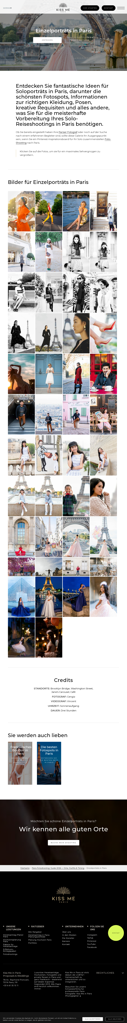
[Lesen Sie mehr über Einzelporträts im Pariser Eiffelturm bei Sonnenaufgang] (21, 333)
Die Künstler (68, 938)
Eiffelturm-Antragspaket (9, 950)
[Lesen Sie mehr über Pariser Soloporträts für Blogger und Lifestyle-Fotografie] (48, 292)
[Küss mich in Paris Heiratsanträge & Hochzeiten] (63, 7)
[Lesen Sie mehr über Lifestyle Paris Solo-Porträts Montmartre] (48, 415)
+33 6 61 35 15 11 (10, 985)
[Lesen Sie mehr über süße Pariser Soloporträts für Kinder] (76, 496)
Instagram (92, 935)
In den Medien (69, 935)
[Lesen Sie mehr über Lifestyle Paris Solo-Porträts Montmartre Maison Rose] (76, 415)
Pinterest (91, 941)
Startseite (25, 868)
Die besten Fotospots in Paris (49, 750)
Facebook (92, 947)
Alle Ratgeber (35, 932)
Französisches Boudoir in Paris (21, 750)
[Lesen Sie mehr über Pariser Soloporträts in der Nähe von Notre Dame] (76, 567)
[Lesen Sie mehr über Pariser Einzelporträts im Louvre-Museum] (48, 567)
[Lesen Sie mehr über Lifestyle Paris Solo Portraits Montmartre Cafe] (103, 374)
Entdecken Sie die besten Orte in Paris (49, 760)
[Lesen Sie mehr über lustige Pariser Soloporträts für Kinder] (103, 597)
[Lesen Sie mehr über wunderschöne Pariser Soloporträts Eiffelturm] (103, 496)
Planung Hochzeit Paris (39, 940)
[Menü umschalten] (121, 8)
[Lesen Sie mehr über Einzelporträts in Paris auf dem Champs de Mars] (21, 374)
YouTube (91, 944)
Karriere (66, 941)
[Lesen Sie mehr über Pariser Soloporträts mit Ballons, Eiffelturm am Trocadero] (103, 537)
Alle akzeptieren (92, 1019)
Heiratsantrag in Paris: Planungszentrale (39, 936)
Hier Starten (90, 8)
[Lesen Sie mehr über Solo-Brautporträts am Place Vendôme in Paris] (48, 374)
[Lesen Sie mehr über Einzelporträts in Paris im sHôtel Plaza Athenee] (76, 292)
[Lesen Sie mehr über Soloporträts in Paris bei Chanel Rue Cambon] (103, 211)
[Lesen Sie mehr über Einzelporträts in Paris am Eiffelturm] (76, 374)
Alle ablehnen (114, 1019)
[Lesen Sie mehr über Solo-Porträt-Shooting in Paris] (21, 211)
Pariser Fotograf (68, 132)
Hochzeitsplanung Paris (12, 941)
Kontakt (108, 8)
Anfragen (47, 40)
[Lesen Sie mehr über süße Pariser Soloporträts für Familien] (21, 496)
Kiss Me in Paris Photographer (78, 995)
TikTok (90, 938)
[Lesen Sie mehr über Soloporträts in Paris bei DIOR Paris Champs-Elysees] (21, 252)
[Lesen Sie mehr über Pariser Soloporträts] (76, 455)
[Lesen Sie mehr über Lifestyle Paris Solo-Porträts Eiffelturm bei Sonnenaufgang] (76, 333)
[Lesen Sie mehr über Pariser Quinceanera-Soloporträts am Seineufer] (21, 455)
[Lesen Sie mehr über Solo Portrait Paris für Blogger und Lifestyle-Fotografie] (48, 252)
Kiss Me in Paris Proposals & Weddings (63, 894)
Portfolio (32, 943)
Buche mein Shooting (63, 843)
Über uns (66, 932)
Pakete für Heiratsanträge (10, 945)
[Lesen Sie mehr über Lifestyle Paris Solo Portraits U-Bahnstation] (21, 415)
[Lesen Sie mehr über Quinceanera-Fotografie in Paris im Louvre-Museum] (21, 597)
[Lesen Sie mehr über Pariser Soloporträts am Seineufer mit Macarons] (103, 455)
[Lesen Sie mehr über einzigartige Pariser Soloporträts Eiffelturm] (48, 537)
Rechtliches (105, 973)
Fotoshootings (10, 954)
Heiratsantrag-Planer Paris (13, 936)
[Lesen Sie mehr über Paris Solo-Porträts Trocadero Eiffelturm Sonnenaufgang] (76, 537)
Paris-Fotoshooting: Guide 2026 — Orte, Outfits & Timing (58, 868)
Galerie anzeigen (79, 40)
